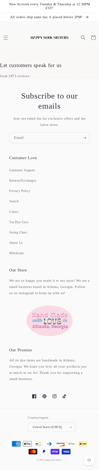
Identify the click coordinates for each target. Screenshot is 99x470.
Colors (14, 212)
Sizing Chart (18, 232)
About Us (16, 243)
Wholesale (16, 253)
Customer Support (22, 170)
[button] (6, 38)
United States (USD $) (47, 427)
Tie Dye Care (18, 222)
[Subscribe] (84, 137)
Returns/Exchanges (22, 180)
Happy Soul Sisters (53, 460)
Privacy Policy (19, 191)
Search (14, 201)
